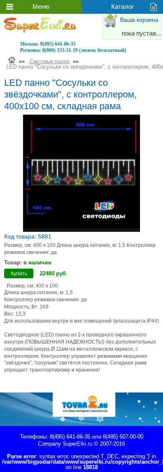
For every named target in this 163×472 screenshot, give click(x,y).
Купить (19, 274)
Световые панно (49, 61)
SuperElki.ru (77, 444)
